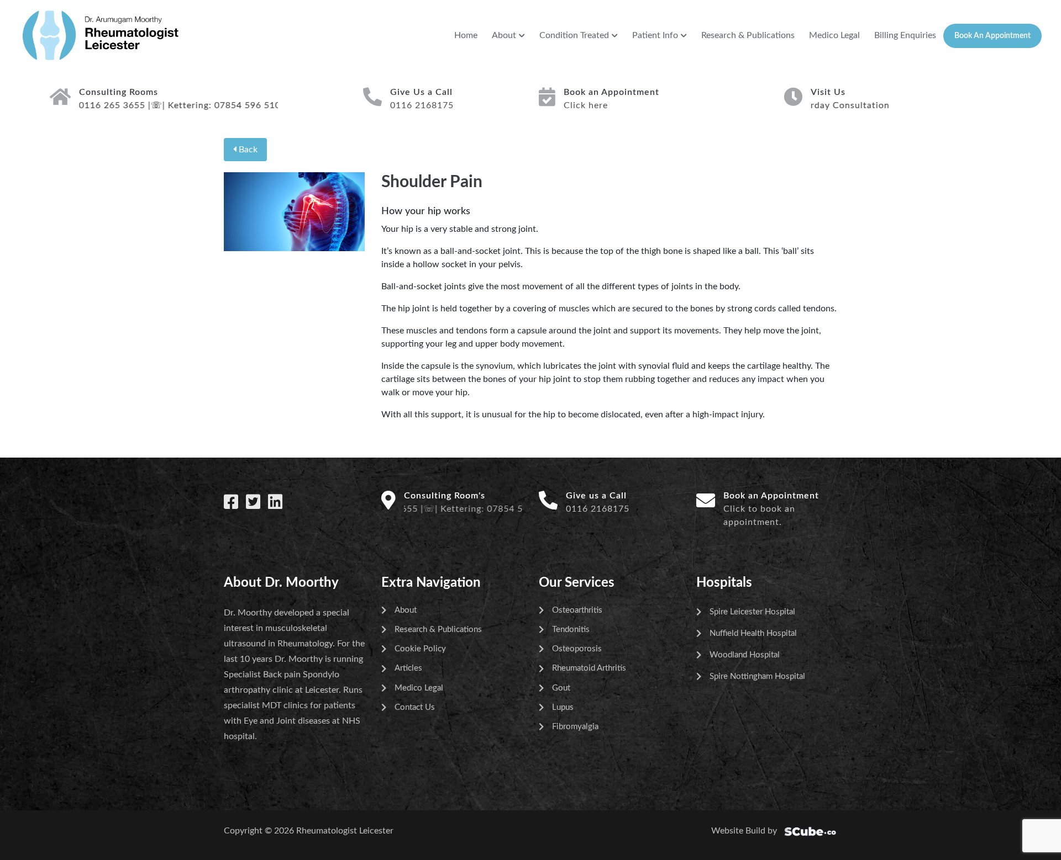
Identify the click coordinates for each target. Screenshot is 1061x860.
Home (465, 35)
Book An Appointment (992, 36)
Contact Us (415, 707)
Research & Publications (748, 35)
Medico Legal (834, 35)
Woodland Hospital (745, 655)
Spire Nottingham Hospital (757, 676)
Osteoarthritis (577, 610)
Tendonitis (571, 629)
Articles (408, 668)
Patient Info (655, 35)
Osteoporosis (577, 649)
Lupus (563, 707)
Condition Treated (574, 35)
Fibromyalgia (575, 727)
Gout (561, 688)
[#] (231, 503)
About (504, 35)
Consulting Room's (444, 495)
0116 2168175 (597, 509)
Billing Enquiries (905, 35)
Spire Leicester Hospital (752, 612)
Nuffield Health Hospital (753, 633)
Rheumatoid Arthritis (589, 668)
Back (247, 149)
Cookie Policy (420, 649)
